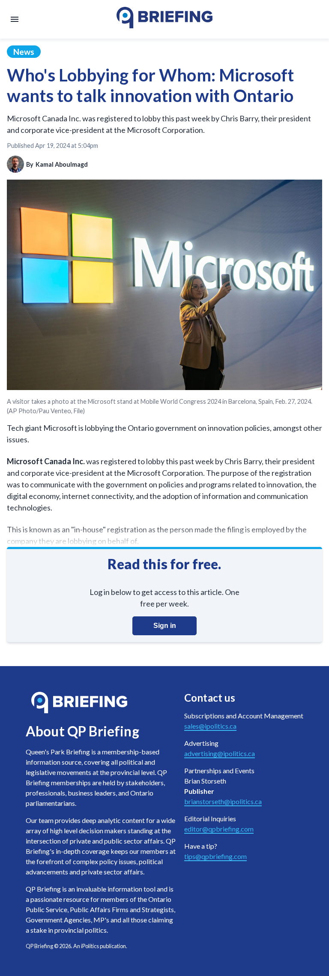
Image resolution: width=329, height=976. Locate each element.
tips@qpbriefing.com (215, 856)
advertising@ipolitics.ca (219, 753)
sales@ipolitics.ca (210, 726)
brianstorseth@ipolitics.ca (223, 801)
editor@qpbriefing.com (219, 829)
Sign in (164, 625)
